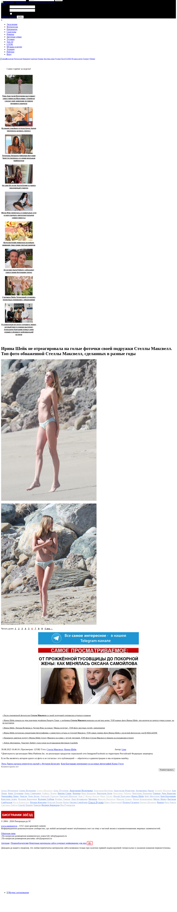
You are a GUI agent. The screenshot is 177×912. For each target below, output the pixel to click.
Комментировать (167, 770)
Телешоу (11, 49)
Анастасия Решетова (124, 790)
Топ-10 (10, 42)
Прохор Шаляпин (148, 802)
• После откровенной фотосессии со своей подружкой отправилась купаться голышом (46, 715)
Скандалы (11, 32)
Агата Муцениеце (9, 790)
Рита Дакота (170, 802)
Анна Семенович (32, 793)
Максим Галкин (124, 799)
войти (20, 17)
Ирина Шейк (70, 749)
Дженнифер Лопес (10, 796)
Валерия (76, 793)
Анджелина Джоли (145, 790)
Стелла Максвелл (55, 749)
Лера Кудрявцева (79, 799)
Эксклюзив (12, 24)
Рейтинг (11, 52)
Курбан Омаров (62, 799)
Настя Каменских (21, 802)
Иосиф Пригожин (122, 796)
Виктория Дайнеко (122, 793)
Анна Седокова (15, 793)
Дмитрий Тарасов (49, 796)
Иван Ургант (106, 796)
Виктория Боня (104, 793)
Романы (10, 34)
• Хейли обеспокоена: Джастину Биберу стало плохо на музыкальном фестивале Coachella (40, 743)
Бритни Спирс (65, 793)
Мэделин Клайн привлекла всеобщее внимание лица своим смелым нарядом (18, 244)
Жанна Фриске (92, 796)
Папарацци (12, 29)
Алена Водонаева (27, 790)
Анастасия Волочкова (81, 790)
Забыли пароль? (8, 17)
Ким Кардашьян (168, 796)
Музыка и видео (14, 47)
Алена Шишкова (45, 790)
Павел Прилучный (113, 802)
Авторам (5, 843)
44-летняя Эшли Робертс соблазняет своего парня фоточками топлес (19, 271)
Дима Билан (33, 796)
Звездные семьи (14, 37)
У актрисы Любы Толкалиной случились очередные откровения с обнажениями (18, 298)
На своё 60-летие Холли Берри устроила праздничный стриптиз (19, 187)
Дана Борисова (169, 793)
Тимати (37, 805)
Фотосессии (12, 27)
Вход (9, 54)
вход (3, 3)
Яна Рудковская (67, 805)
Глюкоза (157, 793)
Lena (124, 749)
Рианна (160, 802)
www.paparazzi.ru (9, 826)
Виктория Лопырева (142, 793)
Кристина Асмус (9, 799)
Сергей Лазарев (25, 805)
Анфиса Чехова (49, 793)
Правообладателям (20, 843)
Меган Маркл (159, 799)
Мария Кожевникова (143, 799)
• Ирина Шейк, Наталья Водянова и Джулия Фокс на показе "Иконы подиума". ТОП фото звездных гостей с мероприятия (53, 728)
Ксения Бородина (27, 799)
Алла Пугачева (61, 790)
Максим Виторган (106, 799)
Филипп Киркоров (50, 805)
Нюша (66, 802)
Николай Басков (54, 802)
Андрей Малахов (163, 790)
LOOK (10, 44)
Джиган (23, 796)
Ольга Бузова (96, 802)
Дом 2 (81, 796)
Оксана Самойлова (79, 802)
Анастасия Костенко (103, 790)
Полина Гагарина (131, 802)
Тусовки (11, 39)
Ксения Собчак (46, 799)
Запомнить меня (20, 14)
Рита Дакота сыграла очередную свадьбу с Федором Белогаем (31, 764)
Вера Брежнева (88, 793)
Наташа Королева (38, 802)
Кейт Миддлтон (152, 796)
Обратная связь (8, 833)
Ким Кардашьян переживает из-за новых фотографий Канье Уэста (92, 764)
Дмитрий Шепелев (68, 796)
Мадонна (92, 799)
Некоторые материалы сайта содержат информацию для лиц (60, 843)
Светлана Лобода (9, 805)
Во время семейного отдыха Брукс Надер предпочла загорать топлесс (19, 129)
